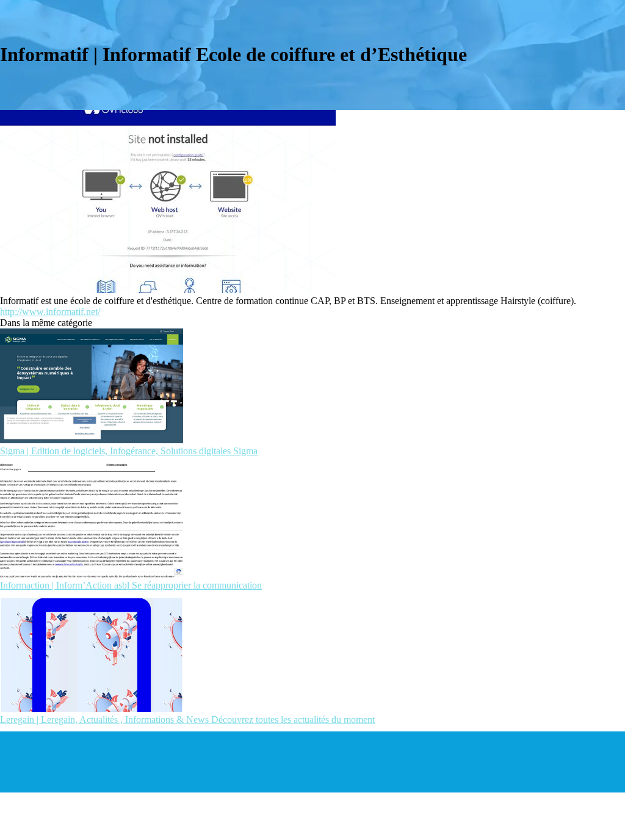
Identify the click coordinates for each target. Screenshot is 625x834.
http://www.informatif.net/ (50, 311)
